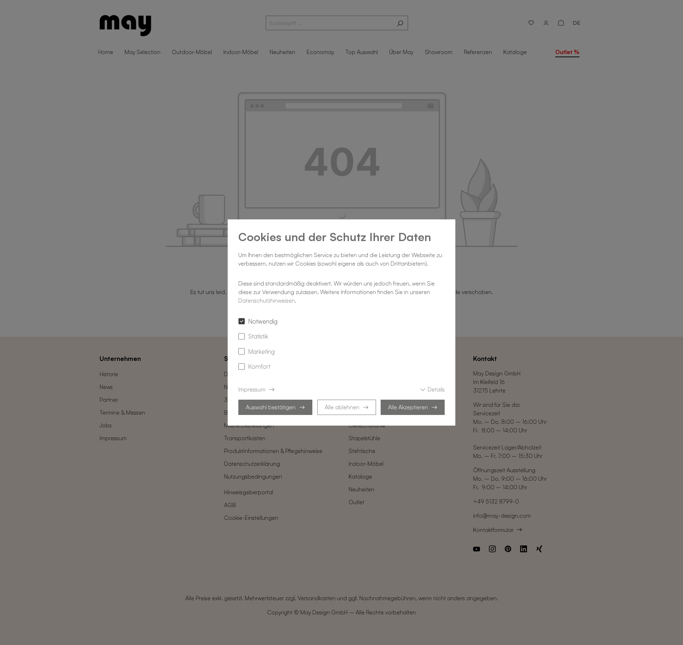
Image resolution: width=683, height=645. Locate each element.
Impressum (251, 389)
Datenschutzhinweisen (266, 300)
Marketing (261, 351)
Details (436, 389)
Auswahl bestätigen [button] (271, 407)
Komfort (259, 366)
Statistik (258, 336)
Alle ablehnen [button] (342, 407)
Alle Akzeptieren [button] (408, 407)
